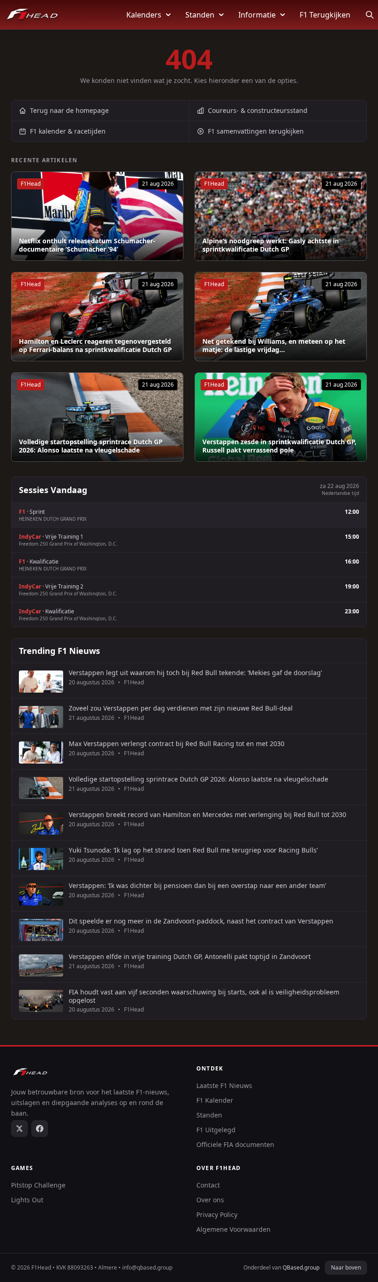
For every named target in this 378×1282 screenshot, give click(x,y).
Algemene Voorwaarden (233, 1229)
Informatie (257, 15)
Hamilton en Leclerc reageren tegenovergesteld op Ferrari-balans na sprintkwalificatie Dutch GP (95, 345)
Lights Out (27, 1199)
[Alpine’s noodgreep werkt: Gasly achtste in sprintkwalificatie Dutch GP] (280, 216)
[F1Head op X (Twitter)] (19, 1128)
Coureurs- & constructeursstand (257, 110)
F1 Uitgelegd (216, 1129)
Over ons (210, 1199)
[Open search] (369, 14)
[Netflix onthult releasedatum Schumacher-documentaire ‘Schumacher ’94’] (97, 216)
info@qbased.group (147, 1267)
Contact (208, 1185)
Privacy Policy (216, 1214)
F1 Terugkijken (325, 15)
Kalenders (143, 15)
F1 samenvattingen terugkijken (256, 131)
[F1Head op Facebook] (39, 1128)
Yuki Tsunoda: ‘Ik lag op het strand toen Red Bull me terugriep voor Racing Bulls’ (193, 850)
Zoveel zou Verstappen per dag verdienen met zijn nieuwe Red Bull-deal (181, 708)
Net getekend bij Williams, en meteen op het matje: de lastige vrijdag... (273, 345)
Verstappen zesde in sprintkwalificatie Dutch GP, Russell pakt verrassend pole (279, 446)
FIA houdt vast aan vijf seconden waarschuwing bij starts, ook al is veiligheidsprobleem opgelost (204, 996)
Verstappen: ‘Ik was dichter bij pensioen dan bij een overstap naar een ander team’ (197, 886)
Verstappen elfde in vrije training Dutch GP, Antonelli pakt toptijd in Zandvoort (190, 957)
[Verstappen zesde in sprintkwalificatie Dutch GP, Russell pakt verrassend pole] (280, 417)
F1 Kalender (214, 1100)
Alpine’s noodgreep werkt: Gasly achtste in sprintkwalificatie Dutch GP (270, 245)
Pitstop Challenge (38, 1185)
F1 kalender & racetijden (68, 131)
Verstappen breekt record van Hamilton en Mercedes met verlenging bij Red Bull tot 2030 (207, 815)
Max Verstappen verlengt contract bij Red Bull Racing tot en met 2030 (176, 744)
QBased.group (301, 1267)
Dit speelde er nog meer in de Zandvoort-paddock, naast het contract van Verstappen (201, 921)
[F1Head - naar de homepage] (32, 15)
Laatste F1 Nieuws (224, 1085)
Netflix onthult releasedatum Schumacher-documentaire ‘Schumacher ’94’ (87, 245)
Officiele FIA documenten (235, 1144)
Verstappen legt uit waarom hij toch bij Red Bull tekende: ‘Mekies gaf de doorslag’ (195, 673)
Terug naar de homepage (69, 110)
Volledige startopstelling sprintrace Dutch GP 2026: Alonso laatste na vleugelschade (91, 446)
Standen (199, 15)
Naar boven (346, 1267)
